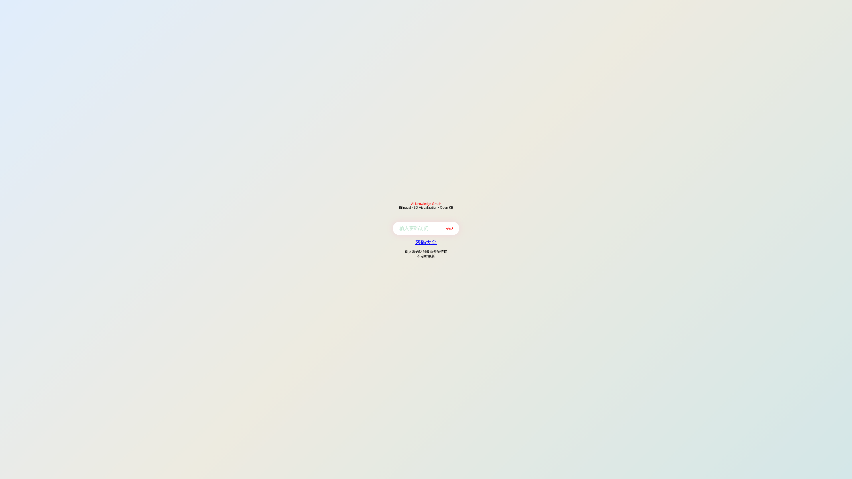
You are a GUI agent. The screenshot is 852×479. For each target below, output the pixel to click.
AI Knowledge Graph (426, 204)
